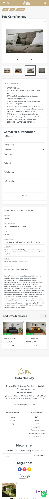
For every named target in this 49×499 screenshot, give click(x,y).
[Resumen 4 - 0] (22, 322)
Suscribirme (39, 456)
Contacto (12, 420)
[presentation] (18, 59)
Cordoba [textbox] (8, 149)
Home (5, 9)
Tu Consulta (9, 181)
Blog (12, 424)
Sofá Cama (20, 9)
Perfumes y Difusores (37, 430)
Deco (37, 424)
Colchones (37, 437)
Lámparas (37, 427)
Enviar (24, 195)
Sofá (12, 9)
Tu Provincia (9, 145)
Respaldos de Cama (37, 433)
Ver (13, 345)
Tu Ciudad (8, 154)
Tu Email (7, 163)
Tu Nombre (8, 136)
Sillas (37, 420)
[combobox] (24, 149)
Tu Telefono (9, 172)
